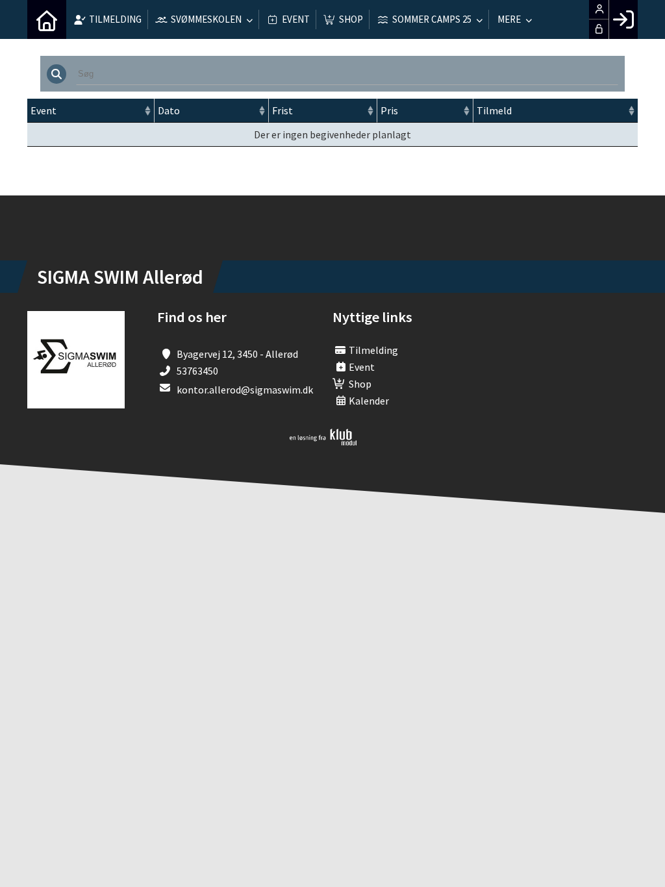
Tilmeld (494, 110)
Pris (389, 110)
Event (43, 110)
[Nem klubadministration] (323, 441)
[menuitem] (46, 19)
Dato (169, 110)
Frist (282, 110)
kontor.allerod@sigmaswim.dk (245, 389)
